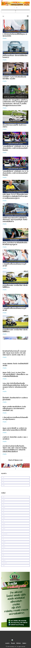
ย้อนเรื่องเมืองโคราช (4, 507)
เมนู (3, 16)
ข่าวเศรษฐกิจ (3, 482)
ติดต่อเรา (24, 643)
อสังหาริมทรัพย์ (4, 485)
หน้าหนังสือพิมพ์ (4, 544)
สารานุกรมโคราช (4, 499)
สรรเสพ (3, 536)
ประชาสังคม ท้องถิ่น (4, 528)
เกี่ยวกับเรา (18, 643)
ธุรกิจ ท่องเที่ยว (4, 515)
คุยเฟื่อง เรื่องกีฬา (4, 523)
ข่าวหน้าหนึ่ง (3, 477)
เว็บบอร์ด (13, 643)
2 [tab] (17, 8)
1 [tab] (14, 8)
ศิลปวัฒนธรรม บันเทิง (4, 560)
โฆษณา (3, 531)
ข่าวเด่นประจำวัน (4, 565)
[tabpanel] (15, 3)
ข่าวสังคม (3, 520)
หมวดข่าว (7, 643)
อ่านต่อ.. (5, 38)
